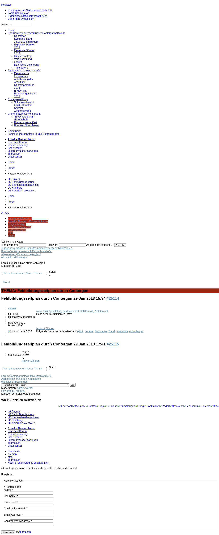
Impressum (14, 153)
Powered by (8, 390)
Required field (12, 487)
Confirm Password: (15, 508)
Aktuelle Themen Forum (21, 139)
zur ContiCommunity (19, 227)
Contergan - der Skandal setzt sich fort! (30, 10)
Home (11, 162)
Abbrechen (24, 532)
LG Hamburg (15, 187)
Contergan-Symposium (21, 18)
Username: (11, 496)
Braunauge (101, 331)
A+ (2, 213)
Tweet (6, 282)
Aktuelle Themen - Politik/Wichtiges (28, 221)
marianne (122, 331)
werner (12, 308)
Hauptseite (14, 451)
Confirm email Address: (18, 521)
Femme (89, 331)
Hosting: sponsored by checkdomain (28, 462)
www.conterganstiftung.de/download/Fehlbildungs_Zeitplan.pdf (72, 311)
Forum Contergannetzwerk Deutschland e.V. (26, 251)
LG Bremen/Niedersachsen (23, 184)
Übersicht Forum (17, 142)
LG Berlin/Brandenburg (21, 182)
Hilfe (10, 232)
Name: (8, 489)
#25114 (113, 298)
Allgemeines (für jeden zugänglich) (21, 254)
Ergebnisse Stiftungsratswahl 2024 (27, 16)
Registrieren (65, 248)
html (10, 457)
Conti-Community (18, 145)
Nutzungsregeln (17, 230)
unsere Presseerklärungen (23, 151)
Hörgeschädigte (17, 224)
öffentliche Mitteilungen (14, 257)
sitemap (12, 454)
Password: (10, 502)
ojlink (80, 331)
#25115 (113, 344)
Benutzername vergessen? (42, 248)
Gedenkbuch (15, 148)
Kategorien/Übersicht (20, 218)
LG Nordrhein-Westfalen (21, 190)
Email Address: (13, 514)
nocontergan (136, 331)
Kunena (20, 390)
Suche (11, 235)
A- (8, 213)
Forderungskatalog (18, 13)
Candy (112, 331)
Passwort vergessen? (14, 248)
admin (20, 388)
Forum (11, 167)
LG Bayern (14, 179)
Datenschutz (15, 156)
